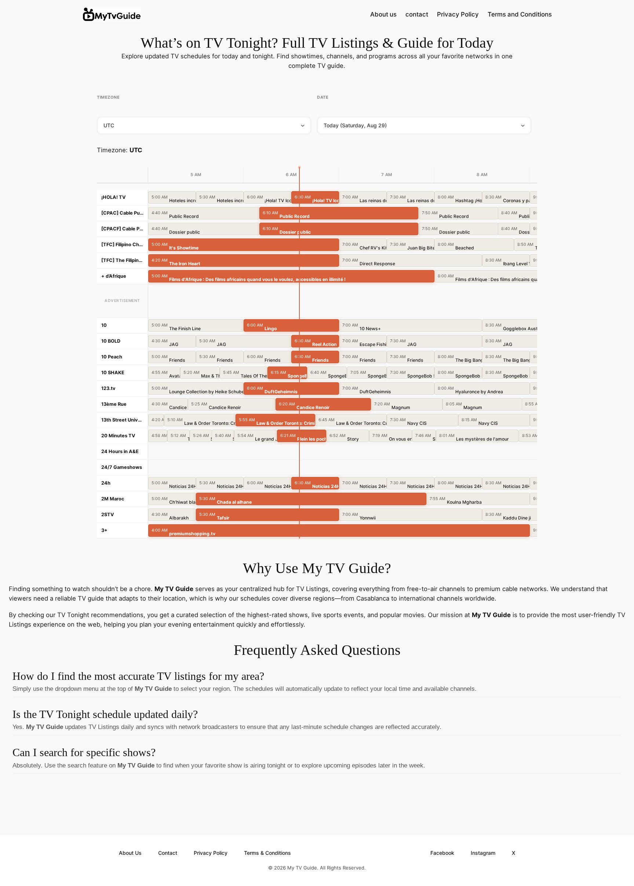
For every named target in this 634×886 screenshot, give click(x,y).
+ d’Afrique (113, 276)
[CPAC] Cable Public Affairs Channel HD (122, 213)
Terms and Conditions (520, 14)
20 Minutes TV (118, 435)
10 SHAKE (112, 372)
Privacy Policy (458, 14)
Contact (167, 853)
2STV (107, 514)
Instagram (483, 853)
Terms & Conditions (267, 853)
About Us (130, 853)
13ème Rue (114, 404)
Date (322, 97)
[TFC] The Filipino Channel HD (122, 260)
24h (105, 483)
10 (104, 325)
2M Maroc (112, 499)
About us (383, 14)
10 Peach (111, 357)
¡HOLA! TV (113, 197)
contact (416, 14)
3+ (104, 530)
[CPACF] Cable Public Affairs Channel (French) (122, 228)
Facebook (442, 853)
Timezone (108, 97)
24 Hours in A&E (120, 451)
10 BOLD (110, 341)
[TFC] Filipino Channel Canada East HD (122, 244)
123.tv (108, 388)
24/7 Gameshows (121, 467)
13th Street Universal (122, 420)
